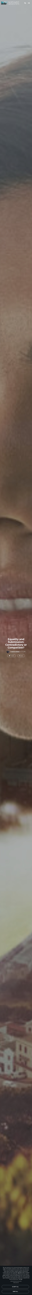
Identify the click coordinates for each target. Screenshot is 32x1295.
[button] (11, 655)
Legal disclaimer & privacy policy (16, 1281)
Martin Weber (15, 651)
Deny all (15, 1291)
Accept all (15, 1286)
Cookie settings (16, 1282)
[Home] (10, 3)
